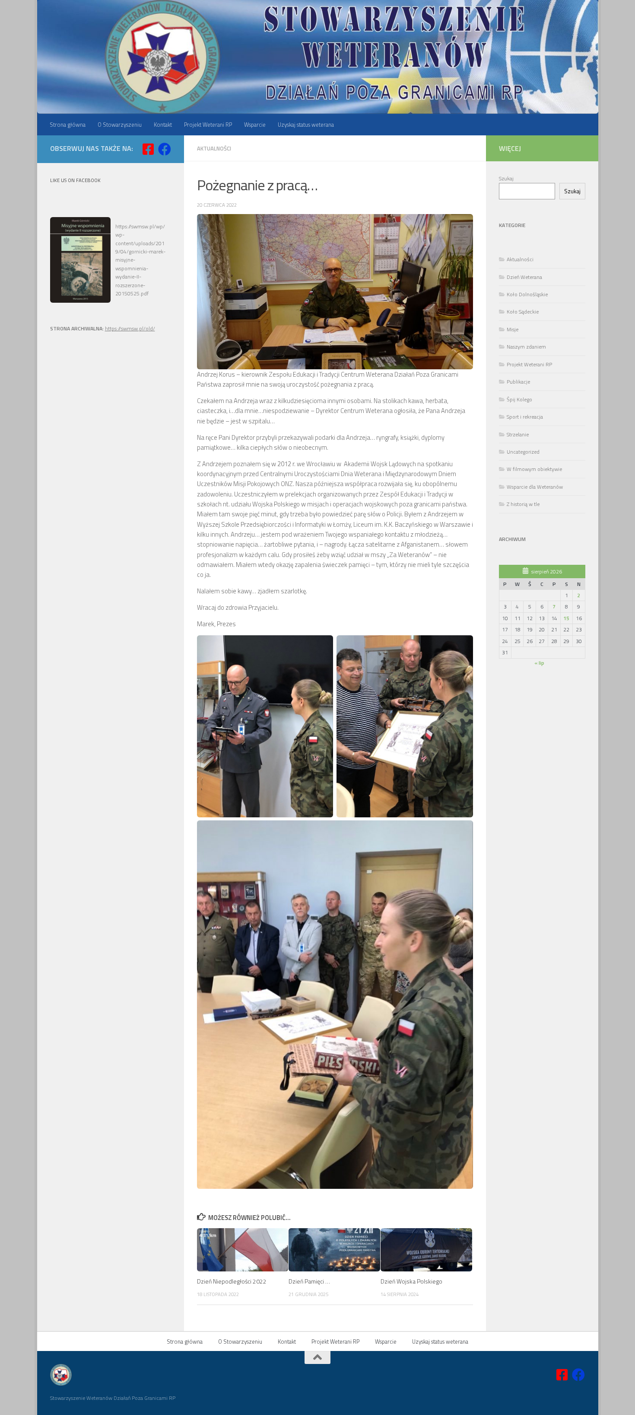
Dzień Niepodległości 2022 (232, 1281)
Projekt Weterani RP (208, 124)
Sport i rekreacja (525, 417)
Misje (512, 329)
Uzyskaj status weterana (306, 124)
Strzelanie (518, 434)
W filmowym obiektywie (534, 469)
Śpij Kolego (519, 399)
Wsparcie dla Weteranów (535, 487)
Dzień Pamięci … (309, 1281)
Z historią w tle (523, 504)
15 (566, 618)
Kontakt (163, 124)
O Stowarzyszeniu (120, 124)
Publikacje (518, 382)
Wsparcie (255, 124)
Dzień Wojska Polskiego (411, 1281)
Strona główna (68, 124)
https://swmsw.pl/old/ (130, 328)
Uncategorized (523, 452)
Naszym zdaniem (526, 347)
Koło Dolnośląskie (527, 294)
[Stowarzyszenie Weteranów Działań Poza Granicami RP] (164, 149)
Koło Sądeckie (523, 311)
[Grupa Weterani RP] (148, 149)
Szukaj (506, 178)
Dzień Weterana (524, 277)
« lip (539, 663)
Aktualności (214, 148)
